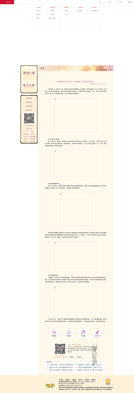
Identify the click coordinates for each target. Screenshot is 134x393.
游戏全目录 (8, 2)
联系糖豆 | (68, 379)
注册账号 (71, 357)
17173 (25, 132)
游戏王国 (32, 139)
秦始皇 (66, 10)
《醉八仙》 (58, 89)
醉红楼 (52, 10)
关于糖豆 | (61, 379)
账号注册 (31, 86)
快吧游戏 (32, 141)
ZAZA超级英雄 (94, 10)
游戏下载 (31, 72)
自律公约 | (81, 379)
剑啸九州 (38, 14)
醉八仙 (52, 14)
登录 (100, 2)
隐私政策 (93, 379)
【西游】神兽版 (52, 18)
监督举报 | (87, 379)
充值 (110, 2)
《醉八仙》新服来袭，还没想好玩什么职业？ (61, 370)
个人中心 (120, 2)
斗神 (66, 14)
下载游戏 (79, 357)
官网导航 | (74, 379)
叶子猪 (25, 136)
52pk (32, 132)
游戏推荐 (130, 2)
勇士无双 (80, 10)
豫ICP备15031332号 (64, 383)
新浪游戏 (25, 134)
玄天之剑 (38, 10)
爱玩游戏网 (32, 136)
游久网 (32, 134)
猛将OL (38, 18)
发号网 (25, 141)
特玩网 (25, 139)
